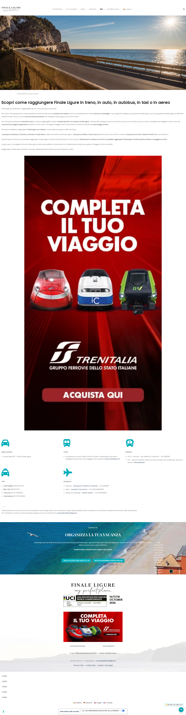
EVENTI (83, 9)
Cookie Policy (91, 665)
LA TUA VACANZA (71, 9)
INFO (101, 9)
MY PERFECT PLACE (113, 9)
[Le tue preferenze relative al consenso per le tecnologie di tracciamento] (3, 711)
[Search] (184, 9)
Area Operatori (108, 646)
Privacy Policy (78, 665)
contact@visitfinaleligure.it (66, 513)
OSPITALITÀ (92, 9)
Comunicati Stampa (77, 646)
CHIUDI (4, 676)
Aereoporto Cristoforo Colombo (85, 486)
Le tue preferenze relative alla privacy (100, 711)
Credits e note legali (105, 665)
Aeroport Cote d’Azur (79, 489)
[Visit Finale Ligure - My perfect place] (11, 9)
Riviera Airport (87, 493)
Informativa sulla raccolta (69, 711)
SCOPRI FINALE (57, 9)
